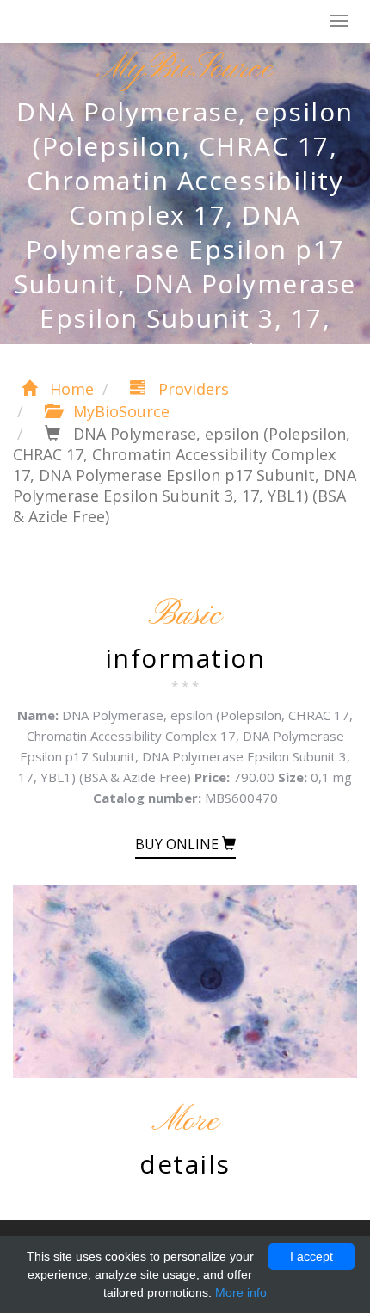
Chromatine (94, 22)
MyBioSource (119, 411)
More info (241, 1292)
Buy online (178, 844)
